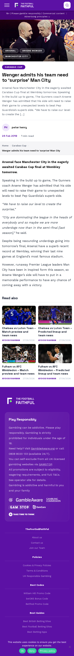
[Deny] (69, 647)
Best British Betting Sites (37, 621)
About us (37, 537)
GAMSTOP (45, 464)
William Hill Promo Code (37, 593)
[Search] (67, 5)
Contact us (37, 542)
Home (5, 145)
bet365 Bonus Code (37, 598)
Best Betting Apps (37, 632)
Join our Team (37, 548)
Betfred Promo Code (37, 604)
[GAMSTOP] (19, 507)
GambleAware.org (43, 448)
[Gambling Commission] (53, 500)
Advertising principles (35, 16)
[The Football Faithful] (24, 5)
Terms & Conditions (37, 570)
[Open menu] (6, 5)
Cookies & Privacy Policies (37, 565)
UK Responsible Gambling (37, 576)
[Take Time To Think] (22, 514)
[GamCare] (39, 507)
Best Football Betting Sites (37, 626)
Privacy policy (47, 650)
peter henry (19, 127)
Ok (22, 650)
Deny (32, 650)
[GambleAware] (29, 500)
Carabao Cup (14, 67)
